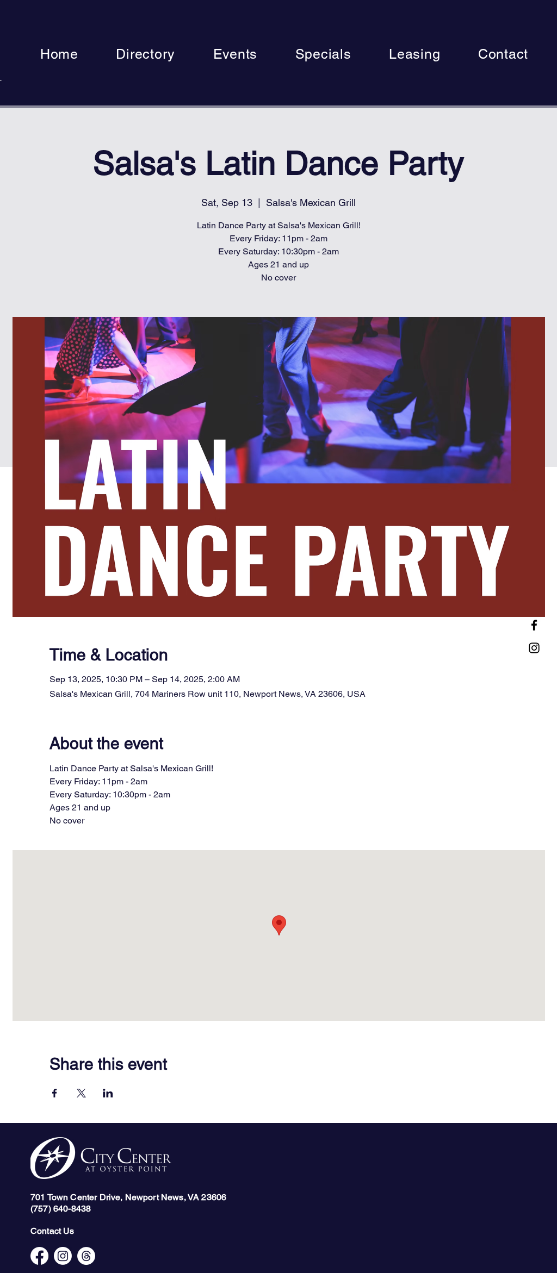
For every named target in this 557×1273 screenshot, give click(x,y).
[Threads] (86, 1256)
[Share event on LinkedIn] (108, 1093)
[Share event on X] (81, 1093)
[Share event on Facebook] (54, 1093)
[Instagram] (534, 648)
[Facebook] (534, 625)
